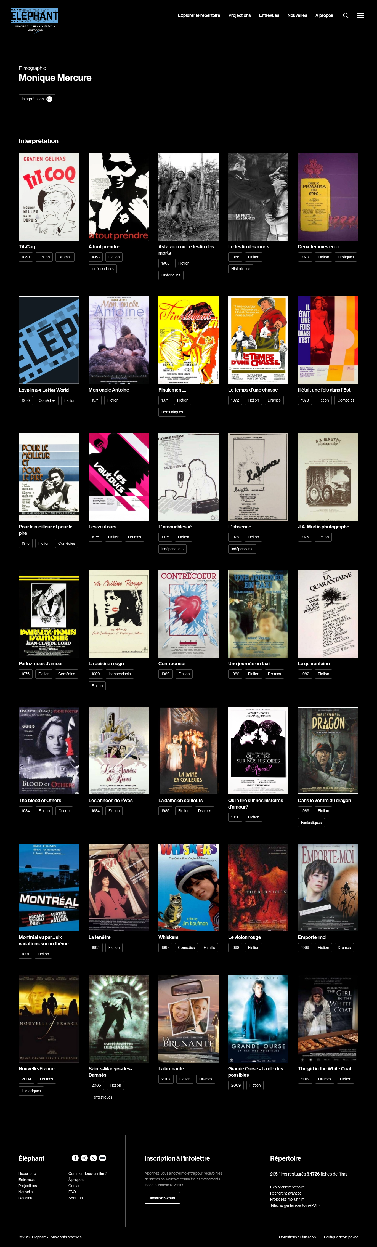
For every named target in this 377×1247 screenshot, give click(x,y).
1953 (26, 256)
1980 (96, 673)
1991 (25, 953)
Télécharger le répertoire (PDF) (295, 1205)
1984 (26, 810)
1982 (235, 673)
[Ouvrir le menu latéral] (361, 16)
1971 (95, 400)
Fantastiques (311, 822)
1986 (235, 817)
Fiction (44, 256)
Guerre (64, 810)
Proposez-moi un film (287, 1199)
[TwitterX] (93, 1160)
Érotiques (346, 256)
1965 (165, 263)
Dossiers (25, 1197)
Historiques (170, 275)
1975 (26, 543)
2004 (26, 1078)
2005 (96, 1085)
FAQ (72, 1191)
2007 (166, 1078)
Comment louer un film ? (87, 1173)
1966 (235, 256)
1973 (305, 400)
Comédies (47, 400)
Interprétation (36, 98)
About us (75, 1197)
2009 (236, 1085)
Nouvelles (297, 15)
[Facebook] (75, 1160)
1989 (305, 810)
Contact (74, 1185)
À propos (324, 15)
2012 (305, 1078)
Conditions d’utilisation (297, 1237)
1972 (235, 400)
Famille (209, 947)
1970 (305, 256)
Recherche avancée (285, 1193)
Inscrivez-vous (162, 1197)
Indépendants (103, 268)
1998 (235, 947)
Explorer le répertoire (199, 15)
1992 (96, 947)
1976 (235, 537)
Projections (240, 15)
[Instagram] (84, 1160)
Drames (65, 256)
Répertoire (27, 1173)
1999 (305, 947)
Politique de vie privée (341, 1237)
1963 (96, 256)
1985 (165, 810)
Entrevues (269, 15)
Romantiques (172, 412)
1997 (165, 947)
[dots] (102, 1160)
